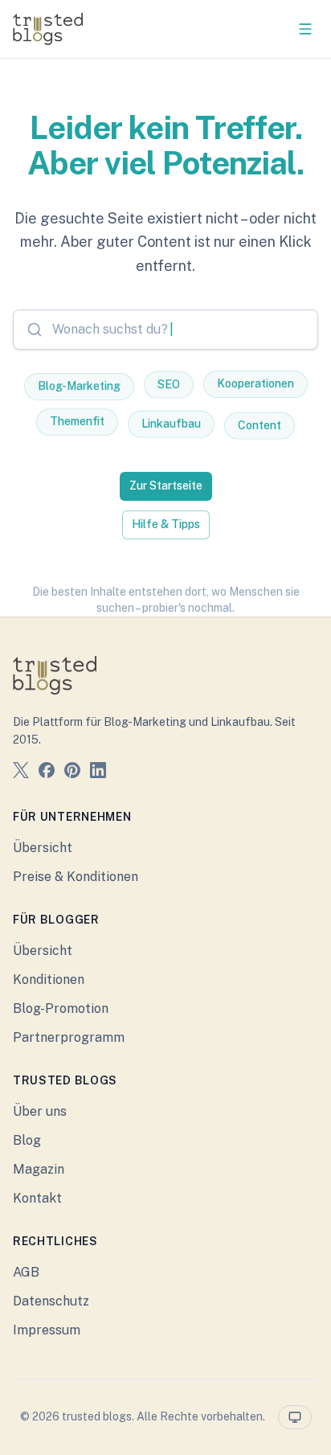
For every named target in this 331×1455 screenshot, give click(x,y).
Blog (27, 1140)
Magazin (38, 1169)
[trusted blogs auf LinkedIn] (98, 773)
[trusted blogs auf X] (21, 773)
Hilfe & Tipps (166, 524)
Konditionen (48, 979)
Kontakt (37, 1198)
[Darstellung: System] (295, 1417)
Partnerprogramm (69, 1037)
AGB (26, 1272)
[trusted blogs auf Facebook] (47, 773)
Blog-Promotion (60, 1008)
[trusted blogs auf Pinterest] (72, 773)
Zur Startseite (165, 485)
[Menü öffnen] (305, 29)
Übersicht (42, 847)
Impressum (46, 1330)
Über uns (40, 1111)
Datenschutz (51, 1301)
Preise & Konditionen (75, 876)
